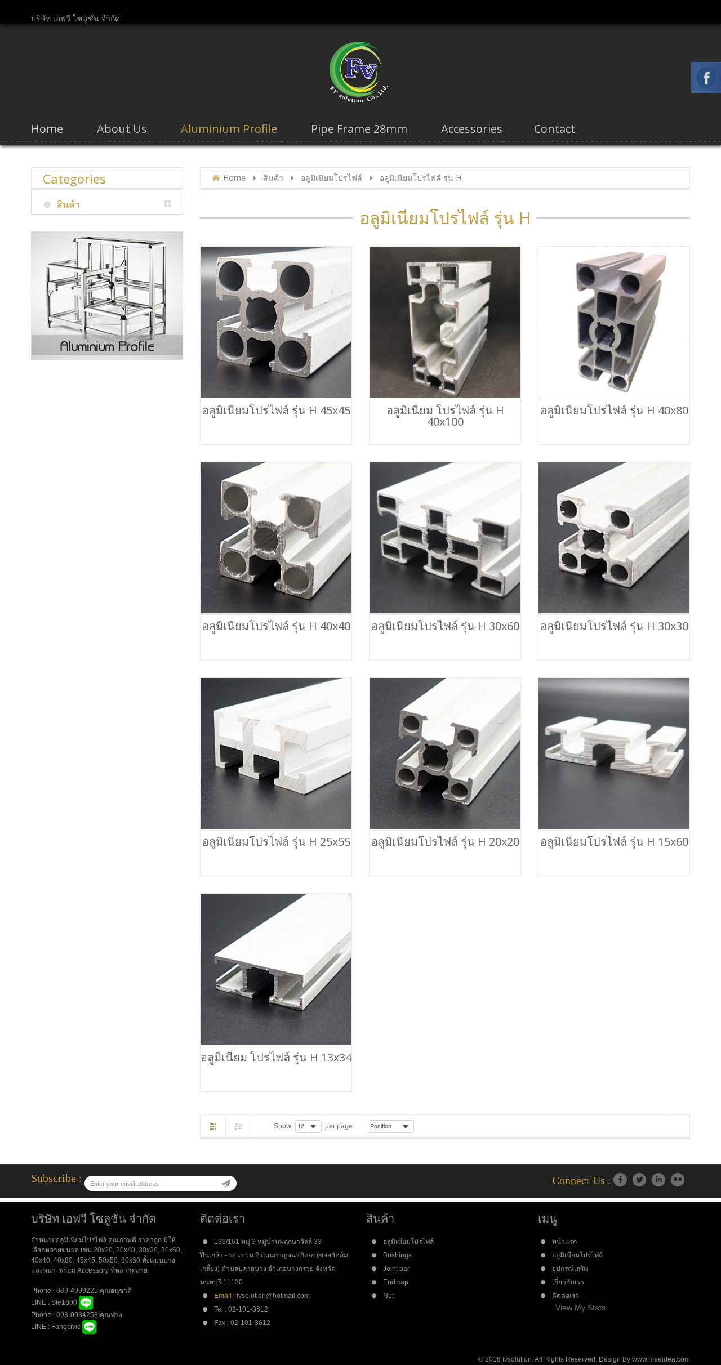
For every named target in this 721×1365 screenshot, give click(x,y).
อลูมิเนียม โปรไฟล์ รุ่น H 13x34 (276, 1057)
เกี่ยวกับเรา (568, 1282)
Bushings (397, 1255)
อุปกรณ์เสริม (570, 1269)
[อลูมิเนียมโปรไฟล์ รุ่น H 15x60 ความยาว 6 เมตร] (613, 753)
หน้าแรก (564, 1242)
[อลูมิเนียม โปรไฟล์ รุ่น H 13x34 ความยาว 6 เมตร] (276, 969)
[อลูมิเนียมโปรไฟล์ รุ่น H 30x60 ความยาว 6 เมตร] (445, 537)
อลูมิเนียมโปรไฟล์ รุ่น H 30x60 (445, 626)
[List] (238, 1126)
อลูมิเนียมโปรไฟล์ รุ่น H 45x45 (276, 410)
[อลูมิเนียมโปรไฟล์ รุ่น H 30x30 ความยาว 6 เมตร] (613, 537)
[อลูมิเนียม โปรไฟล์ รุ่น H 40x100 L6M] (445, 322)
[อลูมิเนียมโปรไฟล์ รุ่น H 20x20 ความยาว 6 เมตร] (445, 753)
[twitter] (639, 1179)
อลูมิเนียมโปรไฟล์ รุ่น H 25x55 (276, 841)
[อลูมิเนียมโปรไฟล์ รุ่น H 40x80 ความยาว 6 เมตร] (613, 322)
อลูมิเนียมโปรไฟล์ (331, 177)
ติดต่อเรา (565, 1296)
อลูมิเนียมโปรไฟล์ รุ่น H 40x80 (614, 410)
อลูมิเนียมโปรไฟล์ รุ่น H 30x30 (614, 626)
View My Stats (580, 1307)
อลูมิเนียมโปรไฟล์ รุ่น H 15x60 (614, 841)
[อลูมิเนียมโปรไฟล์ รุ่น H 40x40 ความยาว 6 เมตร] (276, 537)
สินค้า (273, 177)
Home (234, 177)
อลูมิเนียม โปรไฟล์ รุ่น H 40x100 (445, 416)
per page (339, 1126)
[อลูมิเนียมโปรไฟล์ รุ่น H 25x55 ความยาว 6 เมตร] (276, 753)
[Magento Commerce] (360, 72)
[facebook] (620, 1179)
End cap (395, 1282)
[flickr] (677, 1179)
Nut (388, 1296)
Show (282, 1126)
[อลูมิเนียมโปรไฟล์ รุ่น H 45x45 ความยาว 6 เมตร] (276, 322)
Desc (421, 1125)
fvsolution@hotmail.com (273, 1296)
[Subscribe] (226, 1183)
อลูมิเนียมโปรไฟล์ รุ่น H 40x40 (276, 626)
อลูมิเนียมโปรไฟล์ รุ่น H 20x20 (445, 841)
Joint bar (396, 1269)
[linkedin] (658, 1179)
